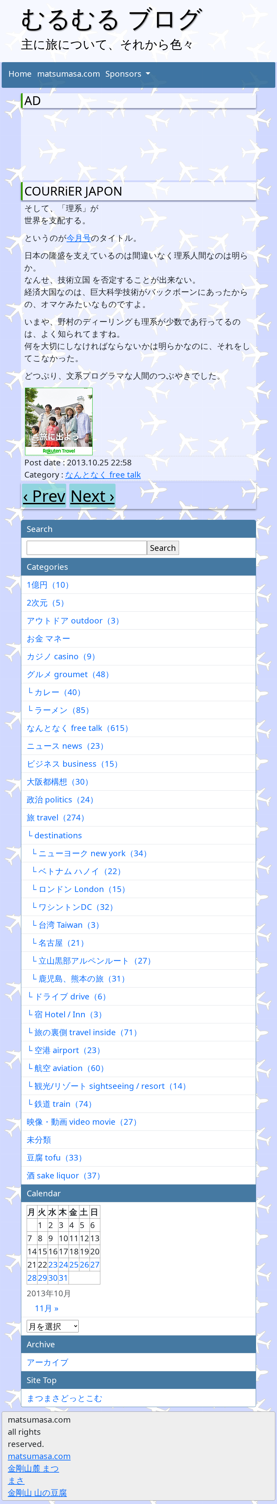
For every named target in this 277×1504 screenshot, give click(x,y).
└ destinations (54, 835)
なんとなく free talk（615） (80, 727)
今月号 (79, 237)
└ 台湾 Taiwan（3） (65, 924)
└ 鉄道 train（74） (61, 1103)
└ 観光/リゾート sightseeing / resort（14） (109, 1085)
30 (53, 1277)
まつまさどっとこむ (65, 1397)
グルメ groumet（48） (70, 674)
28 (32, 1277)
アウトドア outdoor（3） (75, 620)
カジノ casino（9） (63, 656)
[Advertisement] (60, 143)
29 (42, 1277)
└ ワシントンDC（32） (72, 906)
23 (53, 1264)
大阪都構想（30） (60, 781)
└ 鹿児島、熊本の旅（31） (78, 978)
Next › (92, 496)
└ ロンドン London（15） (78, 888)
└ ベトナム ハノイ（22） (76, 870)
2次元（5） (48, 602)
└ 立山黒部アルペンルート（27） (91, 960)
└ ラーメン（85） (60, 709)
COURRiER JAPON (73, 191)
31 (63, 1277)
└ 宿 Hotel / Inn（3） (66, 1014)
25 (74, 1264)
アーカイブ (48, 1362)
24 (63, 1264)
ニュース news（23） (67, 745)
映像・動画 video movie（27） (84, 1121)
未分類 (39, 1139)
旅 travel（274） (58, 817)
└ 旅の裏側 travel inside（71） (84, 1032)
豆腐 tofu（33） (56, 1157)
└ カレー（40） (56, 691)
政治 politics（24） (62, 799)
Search (163, 547)
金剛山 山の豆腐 (37, 1492)
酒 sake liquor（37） (66, 1175)
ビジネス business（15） (74, 763)
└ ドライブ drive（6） (68, 996)
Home (20, 73)
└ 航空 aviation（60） (67, 1067)
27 (95, 1264)
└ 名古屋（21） (58, 942)
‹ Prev (44, 496)
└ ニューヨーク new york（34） (89, 853)
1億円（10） (50, 584)
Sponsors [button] (124, 73)
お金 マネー (48, 638)
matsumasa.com (68, 73)
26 (84, 1264)
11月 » (46, 1308)
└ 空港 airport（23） (66, 1049)
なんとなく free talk (103, 474)
